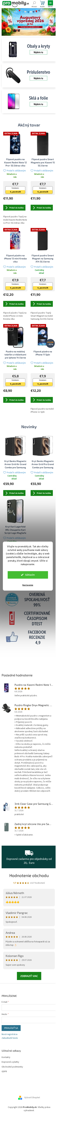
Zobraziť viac (29, 975)
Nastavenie (27, 585)
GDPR (4, 1071)
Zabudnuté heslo (10, 1038)
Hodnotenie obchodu (29, 875)
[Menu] (50, 4)
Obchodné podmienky (12, 1066)
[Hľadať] (34, 4)
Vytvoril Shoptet (32, 1097)
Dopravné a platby (10, 1062)
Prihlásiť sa (11, 1028)
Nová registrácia (9, 1034)
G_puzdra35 (15, 191)
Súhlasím (30, 574)
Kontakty (6, 1057)
